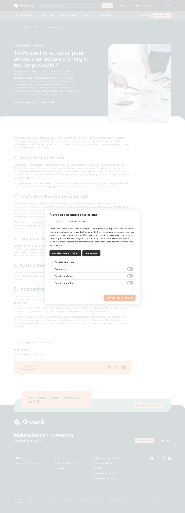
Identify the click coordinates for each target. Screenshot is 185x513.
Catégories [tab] (57, 221)
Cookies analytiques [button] (65, 275)
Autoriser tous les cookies (65, 253)
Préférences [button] (61, 269)
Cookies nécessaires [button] (65, 262)
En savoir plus (56, 245)
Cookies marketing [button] (64, 282)
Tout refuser (91, 253)
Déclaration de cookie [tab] (77, 221)
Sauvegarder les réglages (120, 297)
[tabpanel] (93, 256)
